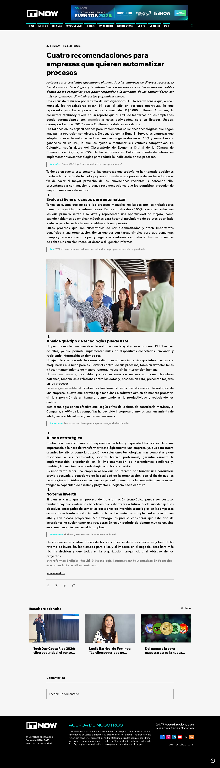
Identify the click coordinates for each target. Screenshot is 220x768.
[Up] (213, 761)
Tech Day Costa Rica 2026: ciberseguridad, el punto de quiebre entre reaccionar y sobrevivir (54, 651)
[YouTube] (180, 737)
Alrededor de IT (56, 573)
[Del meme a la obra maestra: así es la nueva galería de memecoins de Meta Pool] (166, 628)
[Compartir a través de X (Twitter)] (56, 585)
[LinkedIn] (174, 737)
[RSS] (191, 737)
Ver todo (186, 608)
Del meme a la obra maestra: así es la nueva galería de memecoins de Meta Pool (165, 651)
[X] (186, 737)
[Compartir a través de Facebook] (48, 585)
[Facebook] (162, 737)
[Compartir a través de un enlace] (73, 585)
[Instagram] (168, 737)
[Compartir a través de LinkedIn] (65, 585)
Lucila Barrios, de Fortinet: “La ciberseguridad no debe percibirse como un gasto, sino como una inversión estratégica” (110, 651)
